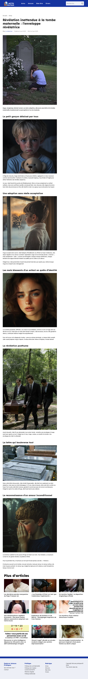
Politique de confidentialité (32, 666)
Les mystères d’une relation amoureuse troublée (68, 616)
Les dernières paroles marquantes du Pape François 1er (16, 595)
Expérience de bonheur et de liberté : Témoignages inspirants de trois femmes (44, 617)
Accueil (5, 15)
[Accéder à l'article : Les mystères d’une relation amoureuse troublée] (71, 606)
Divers (48, 3)
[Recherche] (82, 3)
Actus (23, 3)
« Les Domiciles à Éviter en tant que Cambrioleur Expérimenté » (44, 595)
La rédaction (8, 31)
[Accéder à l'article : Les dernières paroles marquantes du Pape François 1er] (16, 585)
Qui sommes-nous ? (9, 668)
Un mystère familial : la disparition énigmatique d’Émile (71, 595)
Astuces (30, 3)
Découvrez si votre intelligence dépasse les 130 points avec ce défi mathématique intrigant (15, 642)
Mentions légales (29, 672)
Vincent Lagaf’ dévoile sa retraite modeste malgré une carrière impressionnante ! (43, 642)
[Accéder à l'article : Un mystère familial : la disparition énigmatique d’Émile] (71, 585)
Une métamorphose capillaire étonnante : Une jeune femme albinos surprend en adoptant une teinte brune (16, 618)
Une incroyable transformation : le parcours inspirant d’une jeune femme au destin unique (71, 642)
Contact (6, 669)
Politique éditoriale (30, 674)
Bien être (39, 3)
